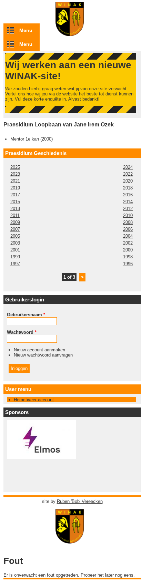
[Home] (72, 540)
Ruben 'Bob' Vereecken (80, 501)
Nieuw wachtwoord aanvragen (43, 355)
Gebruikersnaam (26, 314)
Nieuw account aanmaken (39, 349)
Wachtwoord (22, 332)
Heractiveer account (34, 399)
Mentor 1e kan (25, 139)
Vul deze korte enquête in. (41, 99)
